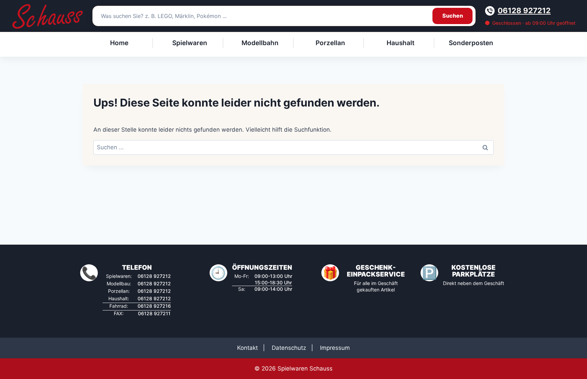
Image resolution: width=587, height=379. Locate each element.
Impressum (335, 347)
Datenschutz (289, 347)
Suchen (452, 15)
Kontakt (247, 347)
